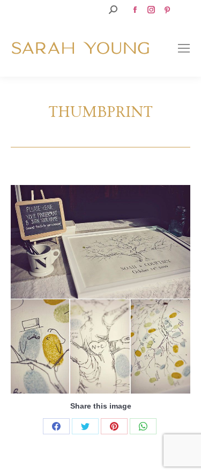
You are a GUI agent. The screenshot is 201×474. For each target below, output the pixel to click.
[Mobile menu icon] (183, 48)
